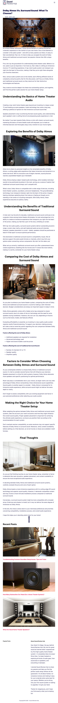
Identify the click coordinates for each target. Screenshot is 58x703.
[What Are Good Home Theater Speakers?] (29, 612)
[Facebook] (29, 517)
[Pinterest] (29, 521)
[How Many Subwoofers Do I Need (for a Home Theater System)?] (29, 577)
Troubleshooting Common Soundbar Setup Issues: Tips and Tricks (24, 559)
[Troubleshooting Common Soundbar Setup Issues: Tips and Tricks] (29, 541)
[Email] (29, 518)
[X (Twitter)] (29, 516)
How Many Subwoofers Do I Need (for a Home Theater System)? (23, 594)
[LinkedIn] (29, 522)
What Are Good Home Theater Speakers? (16, 629)
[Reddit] (29, 520)
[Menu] (54, 2)
